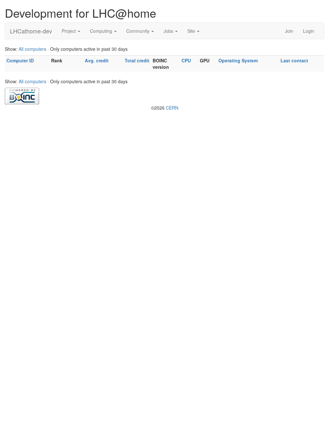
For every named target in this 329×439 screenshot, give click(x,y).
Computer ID (20, 60)
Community (138, 31)
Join (289, 31)
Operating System (238, 60)
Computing (101, 31)
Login (308, 31)
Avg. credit (97, 60)
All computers (32, 49)
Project (69, 31)
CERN (172, 107)
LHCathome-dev (31, 31)
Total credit (137, 60)
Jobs (169, 31)
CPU (186, 60)
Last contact (294, 60)
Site (191, 31)
